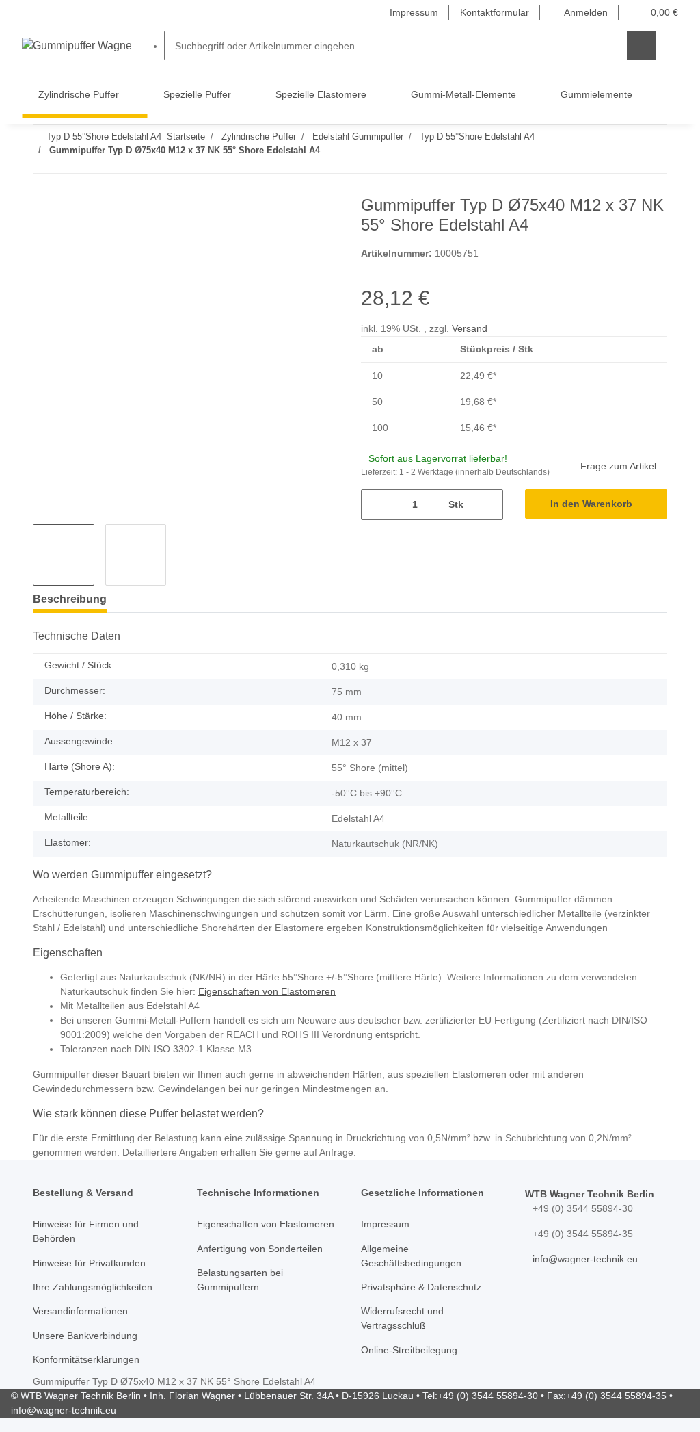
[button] (579, 12)
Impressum (414, 12)
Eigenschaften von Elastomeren (267, 991)
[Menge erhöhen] (487, 504)
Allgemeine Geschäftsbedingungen (411, 1255)
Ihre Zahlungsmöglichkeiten (92, 1286)
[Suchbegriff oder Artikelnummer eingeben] (641, 45)
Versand (469, 328)
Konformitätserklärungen (86, 1359)
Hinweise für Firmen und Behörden (86, 1231)
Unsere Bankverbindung (85, 1335)
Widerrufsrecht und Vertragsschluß (402, 1318)
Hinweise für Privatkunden (89, 1263)
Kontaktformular (494, 12)
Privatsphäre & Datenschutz (421, 1286)
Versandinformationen (80, 1310)
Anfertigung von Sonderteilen (260, 1248)
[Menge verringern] (376, 504)
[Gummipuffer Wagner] (76, 46)
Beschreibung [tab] (70, 599)
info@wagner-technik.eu (585, 1258)
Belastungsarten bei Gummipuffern (240, 1279)
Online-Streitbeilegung (409, 1349)
